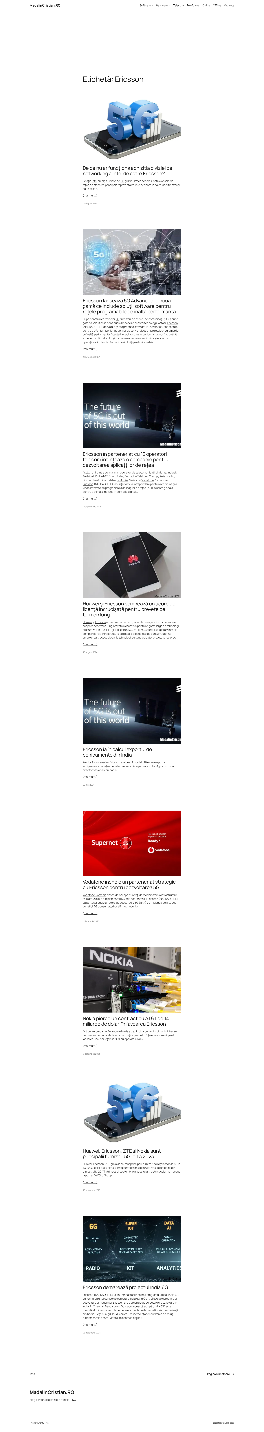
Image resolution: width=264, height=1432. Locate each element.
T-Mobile (122, 480)
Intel (94, 181)
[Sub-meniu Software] (152, 5)
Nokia (116, 1164)
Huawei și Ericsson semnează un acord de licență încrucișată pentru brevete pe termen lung (129, 609)
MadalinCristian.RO (45, 5)
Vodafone (147, 480)
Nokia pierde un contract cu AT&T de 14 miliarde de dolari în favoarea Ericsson (126, 1021)
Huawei (87, 622)
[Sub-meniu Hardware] (169, 5)
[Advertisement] (132, 43)
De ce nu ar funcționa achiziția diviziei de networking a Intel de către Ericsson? (127, 170)
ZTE (107, 1164)
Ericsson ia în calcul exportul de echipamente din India (117, 752)
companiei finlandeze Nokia (111, 1031)
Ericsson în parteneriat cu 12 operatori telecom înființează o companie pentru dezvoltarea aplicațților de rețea (125, 459)
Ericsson (91, 189)
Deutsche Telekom (136, 476)
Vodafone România (94, 895)
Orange (153, 476)
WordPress (229, 1422)
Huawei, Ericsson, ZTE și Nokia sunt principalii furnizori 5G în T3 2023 (122, 1153)
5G (122, 181)
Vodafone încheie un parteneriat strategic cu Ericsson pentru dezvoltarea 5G (129, 884)
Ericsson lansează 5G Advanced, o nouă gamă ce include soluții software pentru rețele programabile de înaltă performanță (129, 306)
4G (136, 629)
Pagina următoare (220, 1374)
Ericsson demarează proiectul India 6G (125, 1287)
